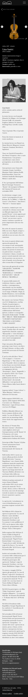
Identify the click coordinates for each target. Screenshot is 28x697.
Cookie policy (18, 693)
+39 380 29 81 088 (13, 656)
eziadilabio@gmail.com (10, 654)
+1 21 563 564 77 (12, 674)
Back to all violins (8, 9)
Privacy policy (7, 693)
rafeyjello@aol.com (8, 672)
